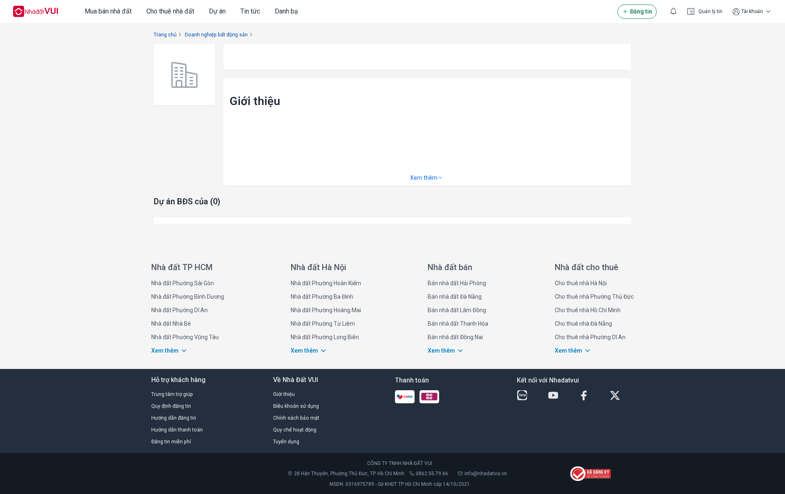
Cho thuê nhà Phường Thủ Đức (594, 296)
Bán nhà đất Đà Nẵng (455, 296)
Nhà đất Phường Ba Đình (322, 296)
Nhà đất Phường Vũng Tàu (185, 337)
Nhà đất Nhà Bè (171, 323)
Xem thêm (423, 177)
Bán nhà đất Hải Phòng (457, 283)
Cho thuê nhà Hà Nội (581, 283)
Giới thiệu (284, 394)
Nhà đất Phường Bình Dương (187, 296)
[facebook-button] (591, 395)
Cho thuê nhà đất (170, 11)
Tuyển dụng (286, 441)
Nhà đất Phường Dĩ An (179, 310)
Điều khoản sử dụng (296, 406)
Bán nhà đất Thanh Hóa (458, 323)
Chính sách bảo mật (296, 418)
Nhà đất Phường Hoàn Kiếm (326, 283)
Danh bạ (286, 11)
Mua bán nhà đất (108, 11)
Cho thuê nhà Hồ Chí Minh (588, 310)
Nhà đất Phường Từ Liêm (323, 323)
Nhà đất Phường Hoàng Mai (326, 310)
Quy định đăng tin (171, 406)
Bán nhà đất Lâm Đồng (457, 310)
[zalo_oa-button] (529, 395)
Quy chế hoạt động (294, 430)
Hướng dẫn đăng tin (173, 418)
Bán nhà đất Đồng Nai (455, 337)
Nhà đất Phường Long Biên (325, 337)
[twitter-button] (622, 395)
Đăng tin (641, 11)
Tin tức (250, 11)
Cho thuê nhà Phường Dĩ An (590, 337)
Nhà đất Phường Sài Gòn (182, 283)
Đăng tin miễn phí (171, 441)
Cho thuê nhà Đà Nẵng (583, 323)
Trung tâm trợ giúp (172, 394)
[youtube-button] (560, 395)
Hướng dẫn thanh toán (177, 430)
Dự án (217, 11)
